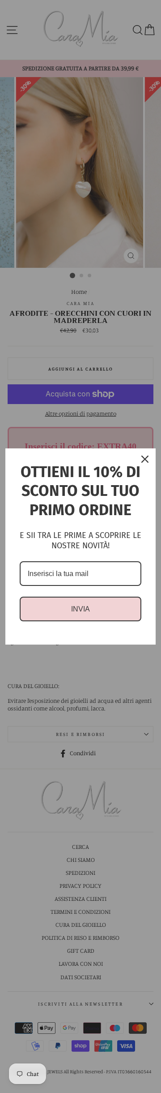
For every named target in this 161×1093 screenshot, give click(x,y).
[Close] (145, 459)
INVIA (80, 609)
